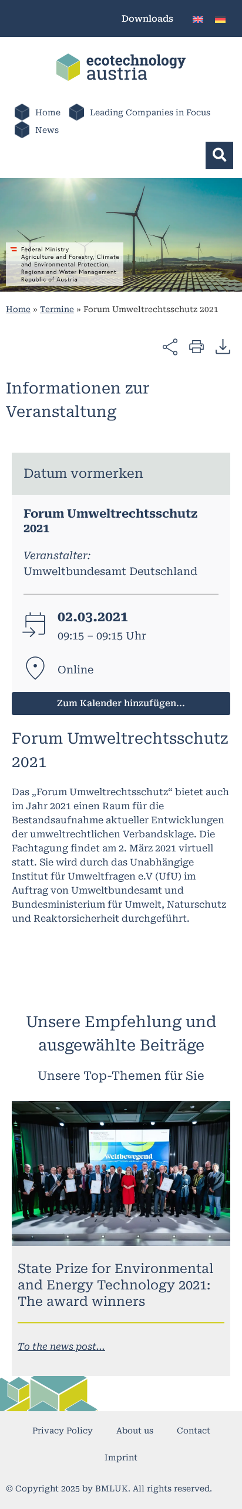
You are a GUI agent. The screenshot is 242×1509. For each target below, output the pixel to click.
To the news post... (61, 1346)
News (47, 130)
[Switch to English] (198, 18)
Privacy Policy (62, 1430)
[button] (219, 155)
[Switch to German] (220, 18)
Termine (57, 309)
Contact (193, 1430)
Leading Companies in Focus (150, 112)
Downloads (147, 18)
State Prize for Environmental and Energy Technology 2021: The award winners (115, 1285)
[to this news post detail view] (121, 1173)
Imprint (121, 1457)
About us (134, 1430)
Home (47, 112)
